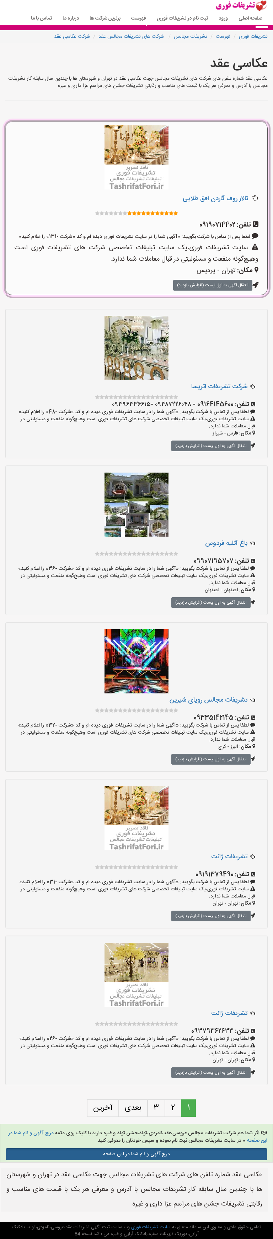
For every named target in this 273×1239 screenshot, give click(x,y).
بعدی (133, 1108)
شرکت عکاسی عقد (72, 36)
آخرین (103, 1108)
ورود (223, 18)
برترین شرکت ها (105, 18)
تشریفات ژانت (229, 857)
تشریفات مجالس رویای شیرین (208, 700)
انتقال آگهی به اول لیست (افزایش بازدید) (212, 285)
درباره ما (71, 18)
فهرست (138, 18)
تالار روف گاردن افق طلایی (215, 198)
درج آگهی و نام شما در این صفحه (136, 1154)
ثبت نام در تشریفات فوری (182, 18)
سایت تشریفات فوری (150, 1227)
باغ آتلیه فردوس (226, 543)
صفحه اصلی (250, 18)
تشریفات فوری (253, 36)
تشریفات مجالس (190, 36)
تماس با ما (41, 18)
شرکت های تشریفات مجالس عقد (131, 36)
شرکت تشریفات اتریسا (219, 386)
